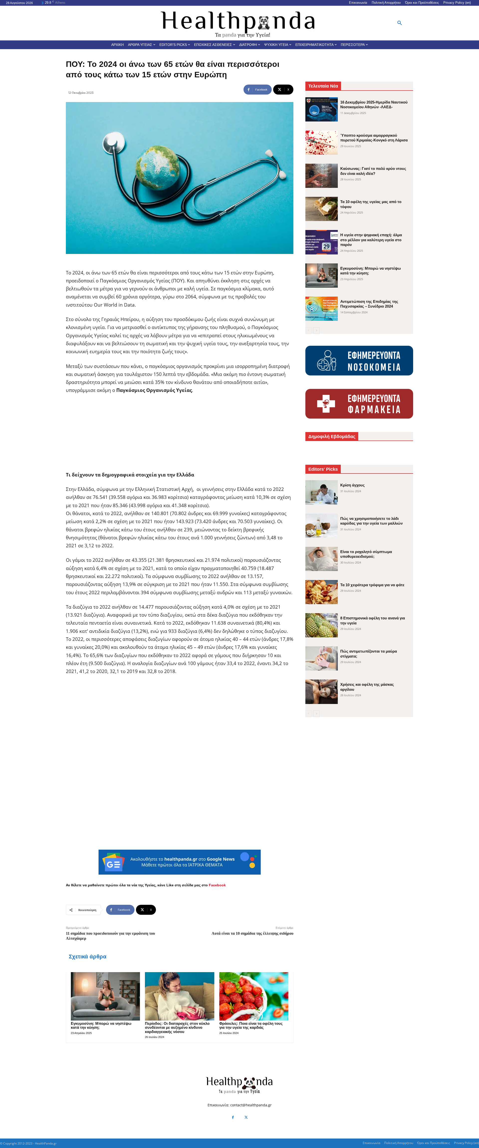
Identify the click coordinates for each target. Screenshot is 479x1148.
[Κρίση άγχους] (321, 492)
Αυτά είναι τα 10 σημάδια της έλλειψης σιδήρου (252, 933)
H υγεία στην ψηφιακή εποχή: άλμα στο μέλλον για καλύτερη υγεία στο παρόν (371, 240)
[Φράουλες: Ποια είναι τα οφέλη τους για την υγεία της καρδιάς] (253, 996)
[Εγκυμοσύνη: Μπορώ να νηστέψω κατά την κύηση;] (105, 996)
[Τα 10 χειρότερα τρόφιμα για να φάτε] (321, 592)
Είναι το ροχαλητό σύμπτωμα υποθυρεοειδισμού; (366, 554)
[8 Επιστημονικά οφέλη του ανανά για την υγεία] (321, 625)
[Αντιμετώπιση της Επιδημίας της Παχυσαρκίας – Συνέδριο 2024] (321, 309)
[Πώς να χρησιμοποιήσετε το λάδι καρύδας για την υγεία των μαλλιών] (321, 526)
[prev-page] (308, 330)
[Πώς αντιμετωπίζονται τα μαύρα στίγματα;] (321, 658)
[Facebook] (233, 1118)
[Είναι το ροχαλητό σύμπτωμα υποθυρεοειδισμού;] (321, 559)
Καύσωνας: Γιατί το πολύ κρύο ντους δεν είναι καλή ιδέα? (373, 171)
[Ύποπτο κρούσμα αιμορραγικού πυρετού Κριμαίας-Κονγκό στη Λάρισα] (321, 142)
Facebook (217, 885)
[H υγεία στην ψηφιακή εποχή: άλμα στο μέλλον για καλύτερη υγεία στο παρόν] (321, 242)
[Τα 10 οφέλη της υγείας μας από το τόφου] (321, 209)
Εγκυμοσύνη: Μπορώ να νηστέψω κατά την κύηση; (101, 1025)
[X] (246, 1118)
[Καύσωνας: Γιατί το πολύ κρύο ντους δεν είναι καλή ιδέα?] (321, 176)
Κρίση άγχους (352, 485)
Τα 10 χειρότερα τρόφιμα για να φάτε (372, 585)
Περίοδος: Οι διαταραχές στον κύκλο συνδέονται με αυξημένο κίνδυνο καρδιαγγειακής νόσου (177, 1027)
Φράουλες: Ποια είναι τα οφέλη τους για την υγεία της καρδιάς (251, 1025)
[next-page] (316, 330)
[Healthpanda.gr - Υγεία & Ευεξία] (239, 23)
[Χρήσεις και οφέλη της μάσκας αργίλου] (321, 692)
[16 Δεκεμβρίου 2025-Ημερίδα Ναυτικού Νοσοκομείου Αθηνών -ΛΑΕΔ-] (321, 109)
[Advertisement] (179, 436)
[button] (400, 23)
